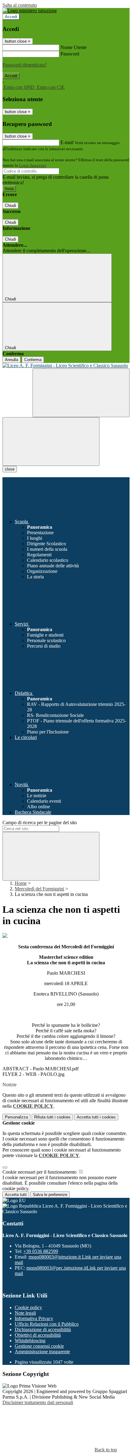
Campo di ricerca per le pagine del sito (39, 822)
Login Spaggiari (32, 165)
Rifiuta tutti (52, 1117)
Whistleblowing (30, 1340)
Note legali (25, 1313)
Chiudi (10, 205)
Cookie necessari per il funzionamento (40, 1172)
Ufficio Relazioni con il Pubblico (47, 1324)
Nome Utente (73, 47)
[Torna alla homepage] (66, 365)
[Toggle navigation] (50, 441)
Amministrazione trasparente (42, 1351)
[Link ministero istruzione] (29, 10)
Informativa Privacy (34, 1318)
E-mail (66, 142)
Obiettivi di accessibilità (38, 1335)
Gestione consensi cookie (39, 1346)
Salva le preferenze (50, 1194)
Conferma (32, 359)
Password (69, 53)
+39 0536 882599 (40, 1251)
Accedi (11, 16)
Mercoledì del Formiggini (39, 888)
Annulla (11, 359)
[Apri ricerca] (81, 392)
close (9, 469)
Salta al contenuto (19, 5)
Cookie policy (28, 1307)
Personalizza (16, 1117)
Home (21, 883)
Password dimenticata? (24, 64)
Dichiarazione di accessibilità (43, 1329)
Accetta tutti (96, 1117)
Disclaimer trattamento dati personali (37, 1402)
